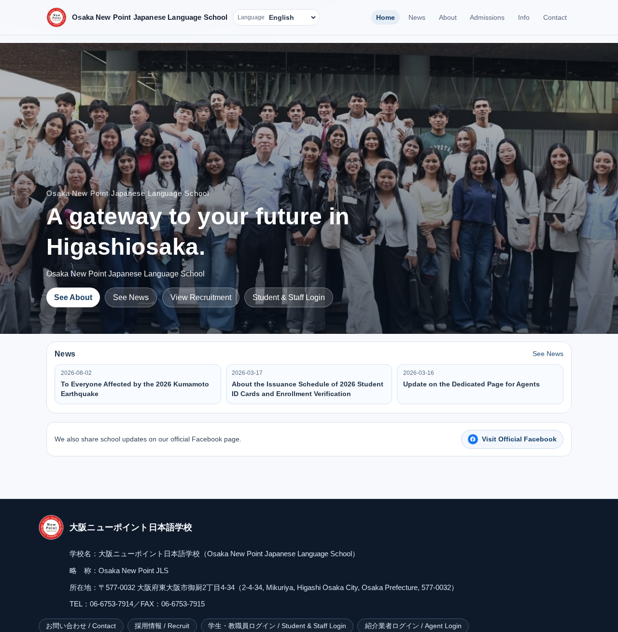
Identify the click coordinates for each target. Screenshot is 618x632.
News (416, 17)
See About (73, 297)
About (448, 17)
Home (385, 17)
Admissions (487, 17)
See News (131, 297)
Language (251, 17)
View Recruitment (200, 297)
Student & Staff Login (289, 297)
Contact (555, 17)
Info (524, 17)
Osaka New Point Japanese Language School (149, 17)
